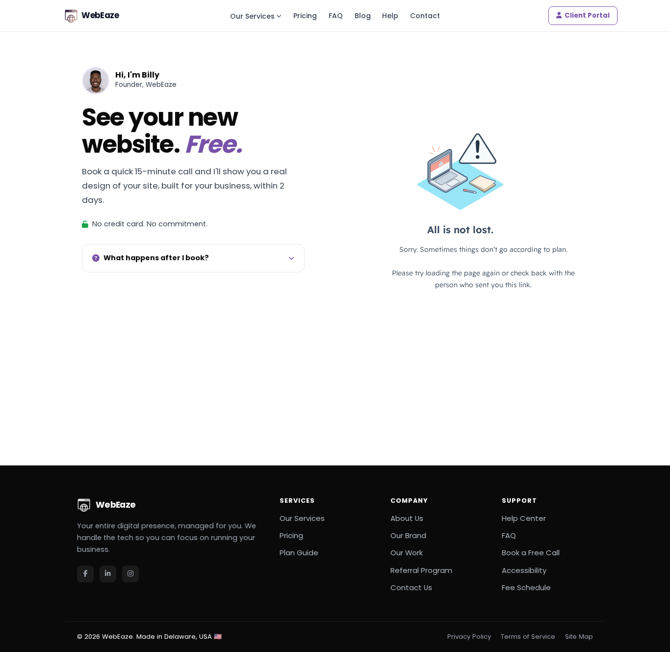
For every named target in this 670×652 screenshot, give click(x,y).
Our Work (406, 552)
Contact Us (411, 587)
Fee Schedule (526, 587)
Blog (363, 16)
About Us (406, 518)
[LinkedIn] (108, 574)
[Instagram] (130, 574)
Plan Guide (299, 552)
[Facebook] (85, 574)
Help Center (524, 518)
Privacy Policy (469, 636)
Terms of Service (528, 636)
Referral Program (421, 570)
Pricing (305, 16)
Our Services (252, 16)
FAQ (336, 16)
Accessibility (524, 570)
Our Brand (408, 535)
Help (390, 16)
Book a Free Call (531, 552)
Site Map (579, 636)
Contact (425, 16)
